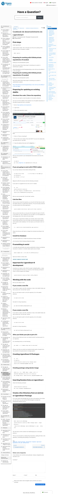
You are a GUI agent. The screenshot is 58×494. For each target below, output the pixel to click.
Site (36, 475)
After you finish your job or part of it (52, 79)
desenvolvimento (21, 441)
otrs (19, 442)
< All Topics (16, 26)
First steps (50, 28)
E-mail (25, 475)
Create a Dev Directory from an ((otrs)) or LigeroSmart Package (51, 97)
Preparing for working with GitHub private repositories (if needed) (51, 33)
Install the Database (50, 60)
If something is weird (52, 62)
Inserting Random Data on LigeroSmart (52, 92)
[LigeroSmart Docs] (7, 3)
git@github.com (21, 162)
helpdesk (34, 441)
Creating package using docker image (52, 88)
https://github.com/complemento (24, 105)
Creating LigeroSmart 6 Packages (51, 84)
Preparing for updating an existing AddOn (52, 45)
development (29, 441)
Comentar (15, 459)
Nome (14, 475)
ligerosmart (39, 441)
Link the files (51, 57)
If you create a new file (52, 73)
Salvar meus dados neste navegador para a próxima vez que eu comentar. (27, 481)
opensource (15, 442)
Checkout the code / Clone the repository (52, 49)
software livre (26, 442)
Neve (24, 492)
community (15, 441)
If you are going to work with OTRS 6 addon (52, 54)
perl (21, 442)
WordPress (32, 492)
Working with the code (51, 69)
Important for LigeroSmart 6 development (51, 65)
